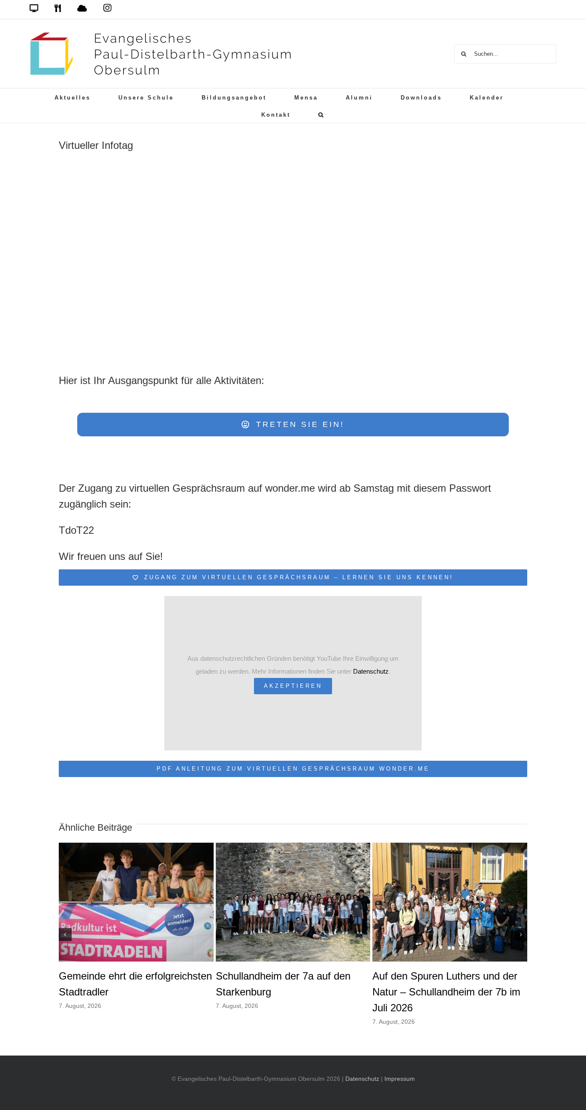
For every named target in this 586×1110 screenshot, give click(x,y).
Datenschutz (371, 671)
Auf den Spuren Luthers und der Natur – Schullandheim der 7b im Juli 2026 (446, 991)
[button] (321, 114)
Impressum (399, 1078)
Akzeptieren (293, 686)
